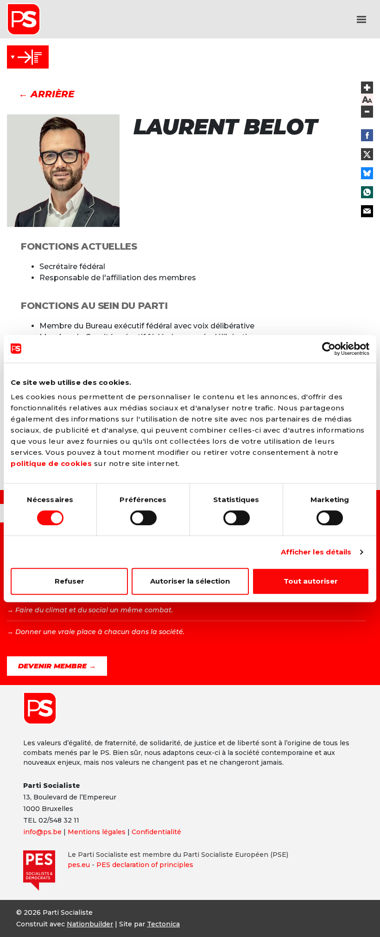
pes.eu (79, 865)
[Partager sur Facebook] (367, 135)
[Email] (367, 211)
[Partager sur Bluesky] (367, 173)
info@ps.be (42, 832)
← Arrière (46, 94)
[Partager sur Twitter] (367, 154)
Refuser (69, 581)
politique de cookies (51, 463)
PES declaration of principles (144, 865)
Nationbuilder (90, 924)
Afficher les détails (316, 551)
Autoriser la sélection (190, 581)
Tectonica (163, 924)
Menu (28, 57)
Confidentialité (156, 832)
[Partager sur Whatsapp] (367, 192)
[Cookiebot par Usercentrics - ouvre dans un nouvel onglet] (328, 349)
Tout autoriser (311, 581)
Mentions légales (97, 832)
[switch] (143, 517)
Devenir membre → (57, 665)
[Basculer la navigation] (361, 19)
